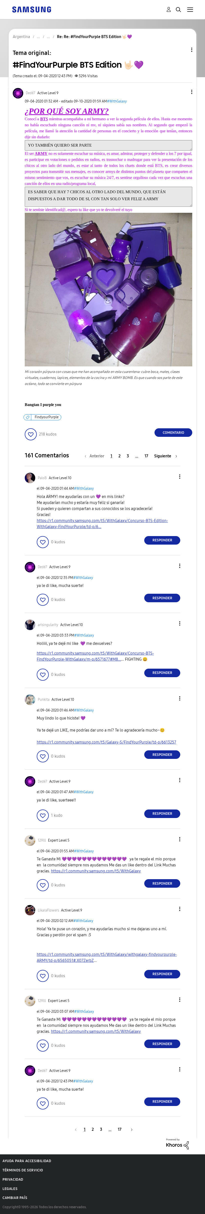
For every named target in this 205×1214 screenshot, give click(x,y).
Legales (10, 1189)
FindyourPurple (46, 417)
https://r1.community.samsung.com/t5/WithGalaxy (96, 871)
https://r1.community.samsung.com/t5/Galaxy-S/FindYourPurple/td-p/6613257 (106, 742)
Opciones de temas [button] (183, 50)
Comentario (173, 433)
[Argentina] (31, 9)
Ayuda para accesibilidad (26, 1161)
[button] (183, 92)
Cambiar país (14, 1198)
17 (146, 456)
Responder (162, 540)
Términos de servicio (22, 1170)
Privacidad (12, 1179)
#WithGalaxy (117, 101)
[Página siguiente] (130, 1129)
